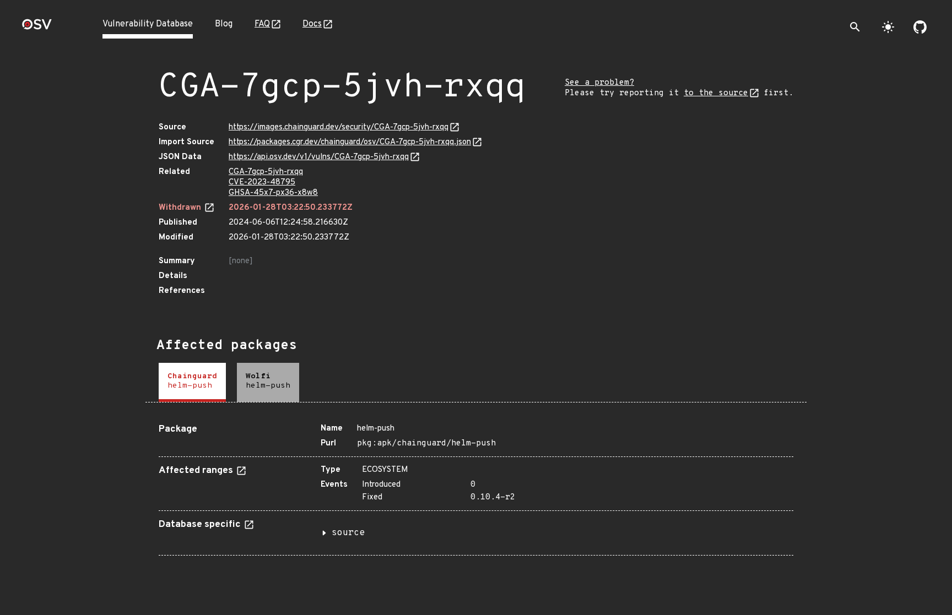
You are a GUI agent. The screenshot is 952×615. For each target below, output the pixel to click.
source (348, 532)
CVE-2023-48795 (262, 182)
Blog (223, 24)
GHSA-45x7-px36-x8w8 (273, 193)
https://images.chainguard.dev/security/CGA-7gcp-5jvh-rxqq (338, 127)
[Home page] (37, 27)
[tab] (192, 382)
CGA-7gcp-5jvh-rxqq (266, 172)
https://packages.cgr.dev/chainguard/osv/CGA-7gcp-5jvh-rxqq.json (350, 142)
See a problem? (599, 83)
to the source (716, 93)
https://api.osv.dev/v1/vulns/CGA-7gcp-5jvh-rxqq (319, 157)
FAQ (262, 24)
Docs (312, 24)
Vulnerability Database (147, 24)
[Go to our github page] (920, 27)
